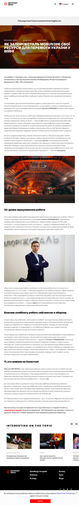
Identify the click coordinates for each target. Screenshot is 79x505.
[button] (71, 424)
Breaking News (11, 40)
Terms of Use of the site (64, 493)
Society (62, 471)
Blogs (61, 478)
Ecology (33, 478)
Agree (40, 501)
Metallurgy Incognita (38, 471)
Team (61, 475)
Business (33, 475)
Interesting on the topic (29, 425)
